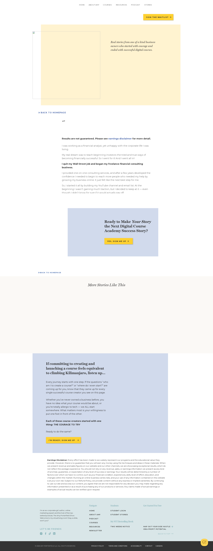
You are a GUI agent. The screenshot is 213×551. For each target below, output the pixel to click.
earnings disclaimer (120, 138)
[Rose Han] (66, 65)
